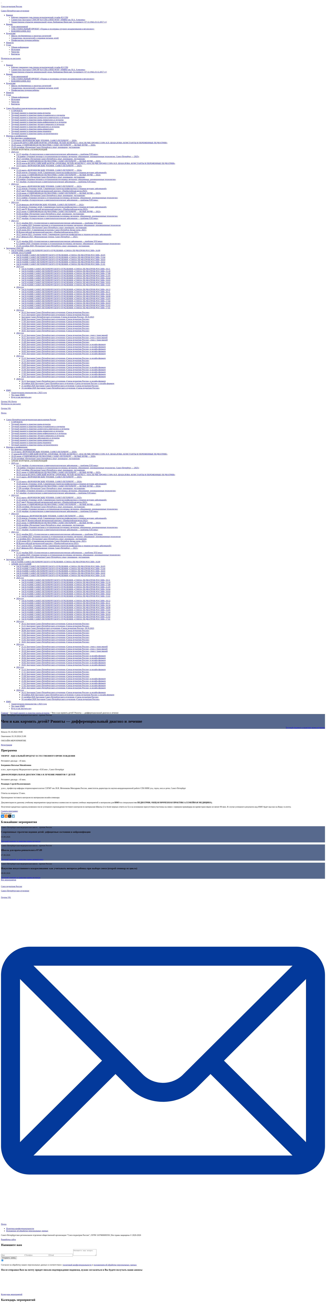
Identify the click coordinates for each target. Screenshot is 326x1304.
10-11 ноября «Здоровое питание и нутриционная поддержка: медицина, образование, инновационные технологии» (67, 198)
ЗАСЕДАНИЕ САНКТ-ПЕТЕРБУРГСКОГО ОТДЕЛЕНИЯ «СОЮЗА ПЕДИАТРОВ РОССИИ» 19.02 (65, 282)
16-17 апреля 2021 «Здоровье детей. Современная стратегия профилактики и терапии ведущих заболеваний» (63, 234)
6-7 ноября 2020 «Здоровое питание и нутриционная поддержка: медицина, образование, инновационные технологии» (68, 244)
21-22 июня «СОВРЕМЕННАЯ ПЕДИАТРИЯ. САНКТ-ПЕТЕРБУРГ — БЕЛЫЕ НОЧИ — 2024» (58, 175)
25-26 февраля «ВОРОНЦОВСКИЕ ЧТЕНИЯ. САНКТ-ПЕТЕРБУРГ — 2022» (50, 205)
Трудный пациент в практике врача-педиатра (31, 113)
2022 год (15, 202)
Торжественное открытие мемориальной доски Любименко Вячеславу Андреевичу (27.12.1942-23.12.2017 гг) (59, 22)
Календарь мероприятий (11, 1294)
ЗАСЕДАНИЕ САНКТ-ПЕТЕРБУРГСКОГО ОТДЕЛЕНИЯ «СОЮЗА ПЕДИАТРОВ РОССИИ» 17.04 (65, 301)
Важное (9, 15)
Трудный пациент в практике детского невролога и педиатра (37, 124)
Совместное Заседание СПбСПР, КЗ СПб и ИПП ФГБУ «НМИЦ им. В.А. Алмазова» (48, 20)
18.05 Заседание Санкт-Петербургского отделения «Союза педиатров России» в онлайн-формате (63, 344)
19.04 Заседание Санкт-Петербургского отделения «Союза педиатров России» (55, 324)
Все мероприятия (8, 880)
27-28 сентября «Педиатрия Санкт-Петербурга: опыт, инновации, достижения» (50, 177)
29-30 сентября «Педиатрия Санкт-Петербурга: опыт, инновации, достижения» (50, 195)
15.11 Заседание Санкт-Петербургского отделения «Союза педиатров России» (55, 315)
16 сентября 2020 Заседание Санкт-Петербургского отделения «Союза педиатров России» (60, 388)
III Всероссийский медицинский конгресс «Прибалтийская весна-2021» (47, 232)
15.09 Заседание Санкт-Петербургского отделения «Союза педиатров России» (55, 365)
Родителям (10, 33)
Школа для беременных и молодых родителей (31, 36)
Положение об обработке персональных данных (27, 1231)
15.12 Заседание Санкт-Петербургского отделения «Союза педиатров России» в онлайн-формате (63, 358)
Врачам (9, 24)
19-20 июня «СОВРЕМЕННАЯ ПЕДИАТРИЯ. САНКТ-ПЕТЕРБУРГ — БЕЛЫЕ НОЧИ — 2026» (53, 145)
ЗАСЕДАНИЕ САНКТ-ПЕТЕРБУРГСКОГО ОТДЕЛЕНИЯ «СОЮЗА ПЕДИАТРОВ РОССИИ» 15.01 (65, 285)
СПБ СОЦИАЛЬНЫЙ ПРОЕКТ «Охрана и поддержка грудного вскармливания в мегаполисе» (52, 29)
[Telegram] (13, 816)
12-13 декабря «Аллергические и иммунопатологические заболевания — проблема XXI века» (57, 154)
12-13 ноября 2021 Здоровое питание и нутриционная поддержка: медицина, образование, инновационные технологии (68, 225)
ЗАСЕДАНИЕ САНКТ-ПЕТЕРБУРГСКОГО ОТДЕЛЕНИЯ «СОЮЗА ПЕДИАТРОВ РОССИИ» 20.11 (65, 292)
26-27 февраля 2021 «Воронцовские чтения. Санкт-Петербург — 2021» (47, 237)
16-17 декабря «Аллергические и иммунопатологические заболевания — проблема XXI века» (57, 218)
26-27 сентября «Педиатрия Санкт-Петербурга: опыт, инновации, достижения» (50, 159)
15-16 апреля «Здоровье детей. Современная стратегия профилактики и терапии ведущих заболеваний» (61, 207)
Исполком (15, 49)
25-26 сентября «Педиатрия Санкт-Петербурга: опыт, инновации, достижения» (45, 147)
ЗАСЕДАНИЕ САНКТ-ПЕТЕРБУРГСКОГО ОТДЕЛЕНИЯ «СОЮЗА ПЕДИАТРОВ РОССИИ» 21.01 (60, 264)
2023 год (15, 184)
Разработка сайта (8, 1239)
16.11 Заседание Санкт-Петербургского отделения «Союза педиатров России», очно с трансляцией (64, 338)
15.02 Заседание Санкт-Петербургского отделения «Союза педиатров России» (55, 328)
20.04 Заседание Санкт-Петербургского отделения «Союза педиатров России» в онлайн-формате (63, 347)
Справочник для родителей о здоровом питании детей (35, 38)
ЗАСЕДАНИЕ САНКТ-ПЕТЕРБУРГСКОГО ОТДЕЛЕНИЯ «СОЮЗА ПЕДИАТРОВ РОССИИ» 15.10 (65, 271)
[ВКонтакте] (2, 816)
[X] (9, 816)
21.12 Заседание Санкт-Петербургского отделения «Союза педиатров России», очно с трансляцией (64, 335)
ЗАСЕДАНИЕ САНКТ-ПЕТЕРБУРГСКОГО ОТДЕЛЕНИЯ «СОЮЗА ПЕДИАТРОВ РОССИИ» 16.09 (55, 250)
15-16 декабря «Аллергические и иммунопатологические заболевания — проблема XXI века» (57, 200)
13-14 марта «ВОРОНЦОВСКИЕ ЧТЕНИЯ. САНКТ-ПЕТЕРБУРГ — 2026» (44, 140)
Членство (15, 52)
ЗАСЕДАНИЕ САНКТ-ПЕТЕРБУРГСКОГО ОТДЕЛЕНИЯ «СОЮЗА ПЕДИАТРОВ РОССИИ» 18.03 (60, 260)
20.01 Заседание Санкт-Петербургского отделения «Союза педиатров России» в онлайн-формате (63, 376)
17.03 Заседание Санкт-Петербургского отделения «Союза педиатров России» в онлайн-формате (63, 372)
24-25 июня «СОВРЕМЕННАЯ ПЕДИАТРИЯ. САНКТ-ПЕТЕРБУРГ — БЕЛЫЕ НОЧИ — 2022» (58, 211)
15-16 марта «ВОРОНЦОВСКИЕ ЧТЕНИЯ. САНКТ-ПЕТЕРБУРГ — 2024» (49, 170)
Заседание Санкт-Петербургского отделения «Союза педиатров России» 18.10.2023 (57, 317)
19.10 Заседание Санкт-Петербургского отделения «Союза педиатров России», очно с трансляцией (64, 340)
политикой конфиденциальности (77, 1265)
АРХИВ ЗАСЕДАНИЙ (21, 253)
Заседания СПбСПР (14, 248)
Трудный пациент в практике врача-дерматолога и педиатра (37, 120)
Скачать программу (9, 811)
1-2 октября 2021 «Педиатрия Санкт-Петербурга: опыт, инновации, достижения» (51, 227)
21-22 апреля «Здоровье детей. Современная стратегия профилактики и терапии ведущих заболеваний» (61, 188)
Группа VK (6, 401)
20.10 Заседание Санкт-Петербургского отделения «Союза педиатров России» (55, 363)
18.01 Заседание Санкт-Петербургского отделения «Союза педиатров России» (55, 331)
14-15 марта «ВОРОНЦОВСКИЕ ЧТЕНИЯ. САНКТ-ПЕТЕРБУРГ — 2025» (49, 166)
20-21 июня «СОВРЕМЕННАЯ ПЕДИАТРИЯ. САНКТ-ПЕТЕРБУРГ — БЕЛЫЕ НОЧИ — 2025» (58, 161)
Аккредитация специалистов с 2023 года (29, 393)
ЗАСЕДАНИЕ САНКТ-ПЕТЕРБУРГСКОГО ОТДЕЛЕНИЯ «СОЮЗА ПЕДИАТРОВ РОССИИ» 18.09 (65, 296)
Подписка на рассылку (11, 58)
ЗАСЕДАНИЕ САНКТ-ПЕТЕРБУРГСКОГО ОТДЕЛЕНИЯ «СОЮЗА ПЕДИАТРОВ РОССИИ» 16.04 (65, 278)
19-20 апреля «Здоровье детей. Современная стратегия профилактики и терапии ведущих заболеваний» (61, 172)
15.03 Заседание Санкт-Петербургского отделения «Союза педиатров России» (55, 326)
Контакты (15, 54)
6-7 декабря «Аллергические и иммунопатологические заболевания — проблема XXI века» (56, 182)
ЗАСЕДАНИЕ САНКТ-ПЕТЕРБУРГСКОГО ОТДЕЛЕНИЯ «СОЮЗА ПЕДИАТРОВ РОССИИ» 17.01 (65, 308)
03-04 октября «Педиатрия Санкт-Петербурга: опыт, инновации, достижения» (50, 214)
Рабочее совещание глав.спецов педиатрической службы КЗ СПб (39, 17)
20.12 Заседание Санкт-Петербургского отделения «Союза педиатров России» (55, 312)
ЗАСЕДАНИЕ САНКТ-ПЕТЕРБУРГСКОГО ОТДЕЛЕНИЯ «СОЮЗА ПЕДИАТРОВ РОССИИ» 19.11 (65, 269)
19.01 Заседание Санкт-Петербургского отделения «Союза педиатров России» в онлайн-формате (63, 354)
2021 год (15, 221)
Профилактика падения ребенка (25, 40)
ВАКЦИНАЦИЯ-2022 (21, 31)
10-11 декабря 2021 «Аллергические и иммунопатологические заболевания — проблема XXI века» (59, 223)
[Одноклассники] (6, 816)
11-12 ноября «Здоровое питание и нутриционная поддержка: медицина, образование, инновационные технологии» (67, 216)
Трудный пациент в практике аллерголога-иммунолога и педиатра (40, 117)
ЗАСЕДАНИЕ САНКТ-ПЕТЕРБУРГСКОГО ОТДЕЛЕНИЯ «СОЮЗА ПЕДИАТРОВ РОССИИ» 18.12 (65, 289)
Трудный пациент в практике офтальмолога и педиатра (35, 127)
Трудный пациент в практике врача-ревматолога (32, 129)
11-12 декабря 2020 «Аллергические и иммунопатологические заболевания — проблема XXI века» (59, 241)
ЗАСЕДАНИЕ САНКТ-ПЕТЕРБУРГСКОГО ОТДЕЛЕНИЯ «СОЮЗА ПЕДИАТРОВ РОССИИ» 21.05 (65, 276)
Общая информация (20, 47)
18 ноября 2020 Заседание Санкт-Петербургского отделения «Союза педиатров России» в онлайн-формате (67, 383)
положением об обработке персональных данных (115, 1265)
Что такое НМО (18, 395)
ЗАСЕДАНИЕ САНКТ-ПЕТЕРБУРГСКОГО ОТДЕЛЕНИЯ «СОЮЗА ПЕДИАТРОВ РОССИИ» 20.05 (60, 255)
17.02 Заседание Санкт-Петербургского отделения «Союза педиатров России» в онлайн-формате (63, 374)
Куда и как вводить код (21, 397)
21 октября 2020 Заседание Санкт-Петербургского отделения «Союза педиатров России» (60, 386)
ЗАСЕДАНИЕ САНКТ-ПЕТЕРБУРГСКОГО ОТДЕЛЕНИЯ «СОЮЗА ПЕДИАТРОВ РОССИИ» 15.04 (60, 257)
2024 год (15, 168)
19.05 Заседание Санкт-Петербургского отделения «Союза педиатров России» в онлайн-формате (63, 367)
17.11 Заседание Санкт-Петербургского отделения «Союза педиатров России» (55, 360)
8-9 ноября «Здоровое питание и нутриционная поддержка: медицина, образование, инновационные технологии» (66, 179)
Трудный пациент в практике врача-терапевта (31, 131)
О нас (8, 45)
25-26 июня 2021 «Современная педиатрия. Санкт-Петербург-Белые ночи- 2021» (51, 230)
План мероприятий (19, 26)
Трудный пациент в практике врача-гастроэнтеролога (34, 133)
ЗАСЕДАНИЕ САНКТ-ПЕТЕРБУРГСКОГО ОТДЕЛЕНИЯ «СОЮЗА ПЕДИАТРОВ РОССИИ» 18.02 (60, 262)
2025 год (15, 152)
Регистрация (6, 745)
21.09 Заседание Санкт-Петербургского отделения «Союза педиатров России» (55, 342)
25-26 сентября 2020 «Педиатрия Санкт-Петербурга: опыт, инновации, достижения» (53, 246)
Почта (14, 401)
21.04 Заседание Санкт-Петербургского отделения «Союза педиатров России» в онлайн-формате (63, 370)
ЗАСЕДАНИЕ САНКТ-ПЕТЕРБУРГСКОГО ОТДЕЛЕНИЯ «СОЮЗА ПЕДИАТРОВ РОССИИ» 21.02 (65, 305)
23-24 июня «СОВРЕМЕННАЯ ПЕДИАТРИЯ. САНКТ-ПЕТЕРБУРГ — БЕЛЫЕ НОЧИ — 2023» (58, 193)
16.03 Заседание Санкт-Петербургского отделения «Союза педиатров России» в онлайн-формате (63, 349)
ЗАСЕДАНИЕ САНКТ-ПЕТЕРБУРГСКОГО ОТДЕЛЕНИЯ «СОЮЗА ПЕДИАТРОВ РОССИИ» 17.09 (65, 273)
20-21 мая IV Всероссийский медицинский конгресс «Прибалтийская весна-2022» (52, 209)
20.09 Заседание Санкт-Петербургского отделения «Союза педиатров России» (55, 319)
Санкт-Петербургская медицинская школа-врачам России (31, 108)
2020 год (15, 239)
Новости (10, 43)
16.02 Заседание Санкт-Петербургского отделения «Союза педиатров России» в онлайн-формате (63, 351)
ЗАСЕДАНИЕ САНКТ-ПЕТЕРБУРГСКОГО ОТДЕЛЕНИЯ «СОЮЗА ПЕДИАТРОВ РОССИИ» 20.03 (65, 303)
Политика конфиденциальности (20, 1228)
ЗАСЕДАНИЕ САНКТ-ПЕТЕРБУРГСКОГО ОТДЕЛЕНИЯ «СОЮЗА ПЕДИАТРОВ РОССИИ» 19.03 (65, 280)
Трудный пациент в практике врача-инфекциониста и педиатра (38, 122)
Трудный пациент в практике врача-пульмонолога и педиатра (38, 115)
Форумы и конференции (16, 136)
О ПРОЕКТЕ (17, 111)
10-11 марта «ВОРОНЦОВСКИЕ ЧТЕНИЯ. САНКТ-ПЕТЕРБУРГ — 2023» (49, 186)
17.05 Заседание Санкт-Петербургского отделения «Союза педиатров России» (55, 321)
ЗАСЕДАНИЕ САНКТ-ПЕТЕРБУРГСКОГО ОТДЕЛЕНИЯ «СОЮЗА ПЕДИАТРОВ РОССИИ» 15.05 (65, 299)
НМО (8, 390)
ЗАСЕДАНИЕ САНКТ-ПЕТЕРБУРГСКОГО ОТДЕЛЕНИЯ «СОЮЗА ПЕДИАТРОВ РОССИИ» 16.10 (65, 294)
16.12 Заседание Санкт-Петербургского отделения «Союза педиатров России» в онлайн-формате (63, 381)
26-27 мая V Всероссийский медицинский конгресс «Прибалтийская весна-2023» (51, 191)
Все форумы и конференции (23, 138)
